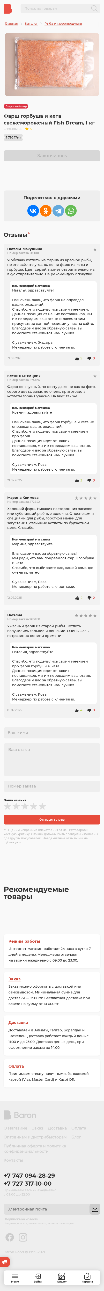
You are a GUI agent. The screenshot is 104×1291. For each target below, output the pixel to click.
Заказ (14, 979)
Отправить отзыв (52, 819)
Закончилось (52, 155)
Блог (76, 1137)
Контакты (13, 1160)
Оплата (16, 1066)
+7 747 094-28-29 (29, 1175)
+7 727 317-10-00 (28, 1183)
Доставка (18, 1022)
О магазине (15, 1128)
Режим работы (24, 941)
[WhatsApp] (71, 211)
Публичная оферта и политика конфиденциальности (35, 1149)
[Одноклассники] (46, 211)
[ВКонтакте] (33, 211)
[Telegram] (58, 211)
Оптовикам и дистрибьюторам (35, 1137)
